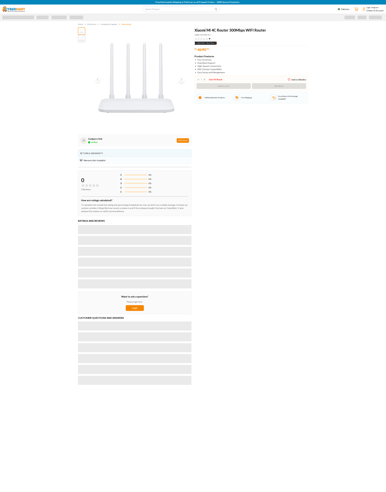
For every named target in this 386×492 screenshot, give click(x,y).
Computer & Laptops (109, 24)
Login (135, 308)
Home (80, 24)
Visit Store (182, 140)
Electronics (91, 24)
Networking (126, 24)
